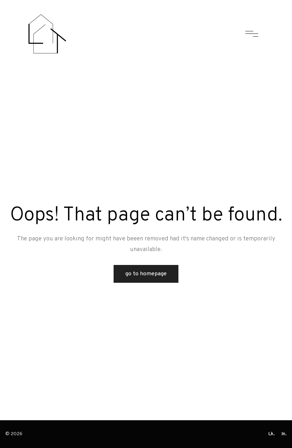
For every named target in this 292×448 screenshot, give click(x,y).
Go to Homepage (146, 273)
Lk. (271, 434)
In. (284, 434)
